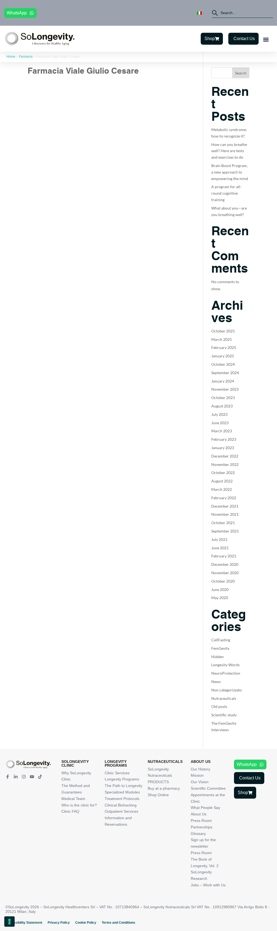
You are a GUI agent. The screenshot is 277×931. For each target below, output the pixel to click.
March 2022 (221, 489)
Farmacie (26, 56)
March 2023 (221, 431)
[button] (265, 39)
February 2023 (223, 439)
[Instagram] (24, 777)
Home (10, 56)
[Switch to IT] (199, 12)
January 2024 (222, 381)
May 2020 (219, 597)
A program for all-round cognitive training (226, 193)
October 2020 (223, 581)
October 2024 (223, 364)
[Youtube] (32, 777)
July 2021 (219, 539)
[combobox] (242, 13)
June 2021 (220, 547)
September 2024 (225, 372)
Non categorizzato (226, 690)
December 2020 (224, 564)
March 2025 (221, 339)
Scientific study (224, 715)
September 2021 (225, 531)
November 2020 (225, 572)
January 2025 (222, 356)
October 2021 (223, 522)
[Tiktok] (40, 777)
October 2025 (223, 331)
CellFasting (220, 640)
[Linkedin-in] (16, 777)
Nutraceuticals (223, 698)
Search (240, 73)
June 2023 (220, 422)
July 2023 (219, 414)
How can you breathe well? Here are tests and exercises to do (229, 151)
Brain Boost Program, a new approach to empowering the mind (229, 172)
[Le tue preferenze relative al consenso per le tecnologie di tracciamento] (9, 921)
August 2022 (222, 481)
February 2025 (223, 347)
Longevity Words (225, 664)
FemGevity (220, 648)
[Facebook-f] (7, 777)
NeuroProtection (225, 673)
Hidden (217, 656)
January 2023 (222, 447)
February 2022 (223, 497)
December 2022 (224, 456)
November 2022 (225, 464)
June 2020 (220, 589)
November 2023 (225, 389)
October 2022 (223, 472)
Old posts (219, 706)
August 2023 (222, 406)
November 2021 (225, 514)
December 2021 (224, 506)
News (216, 681)
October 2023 (223, 397)
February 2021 (223, 556)
